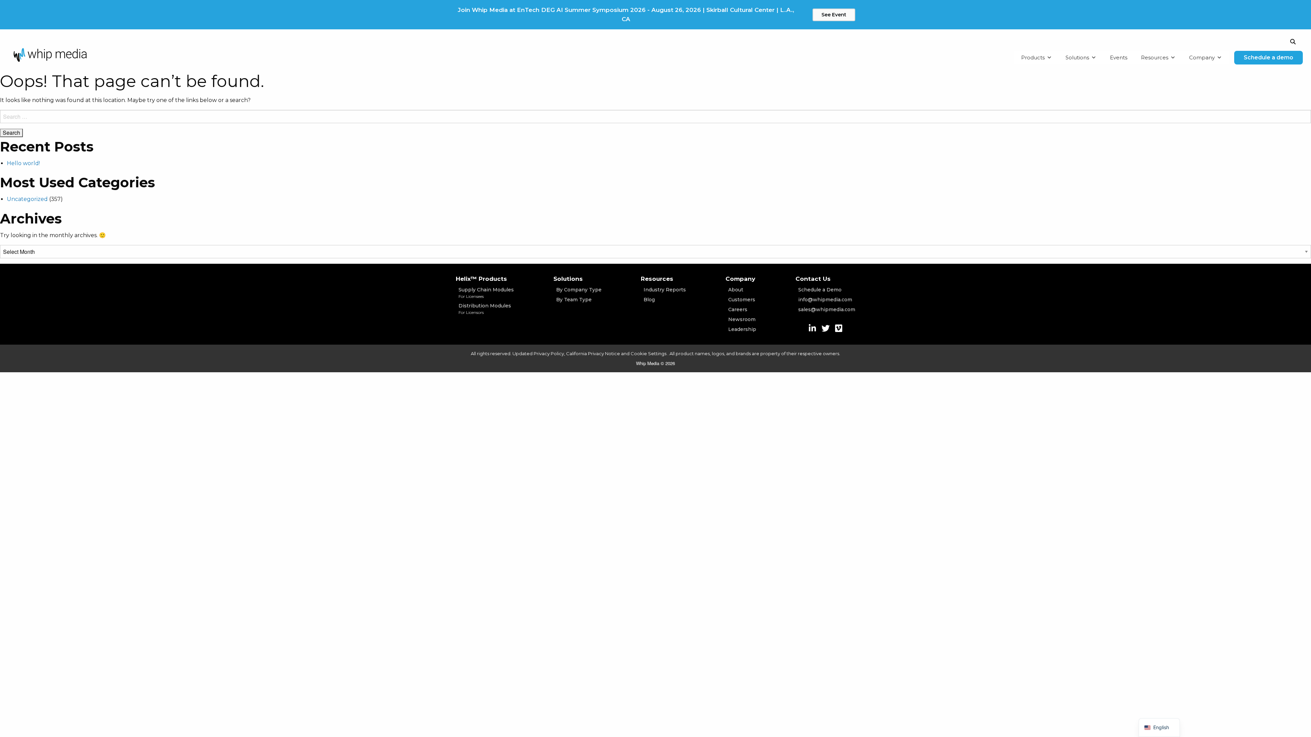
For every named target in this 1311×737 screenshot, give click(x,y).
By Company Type (579, 290)
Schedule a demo (1268, 57)
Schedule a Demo (820, 290)
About (735, 290)
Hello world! (23, 163)
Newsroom (742, 319)
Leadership (742, 329)
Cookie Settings (649, 353)
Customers (741, 300)
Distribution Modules (485, 309)
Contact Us (813, 278)
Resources (1154, 57)
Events (1118, 57)
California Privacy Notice (593, 353)
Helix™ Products (481, 278)
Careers (737, 309)
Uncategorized (27, 199)
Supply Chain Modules (486, 293)
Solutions (1077, 57)
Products (1033, 57)
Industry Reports (665, 290)
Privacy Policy (549, 353)
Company (1202, 57)
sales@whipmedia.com (826, 309)
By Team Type (574, 300)
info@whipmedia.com (825, 300)
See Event (833, 15)
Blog (649, 300)
